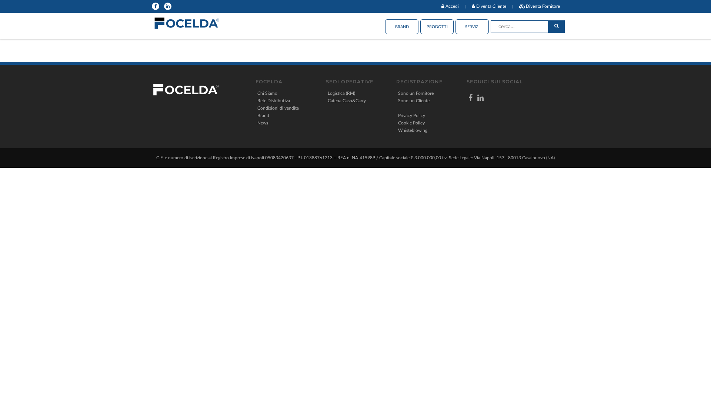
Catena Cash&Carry (347, 101)
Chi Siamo (267, 93)
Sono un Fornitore (416, 93)
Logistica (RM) (341, 93)
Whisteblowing (412, 130)
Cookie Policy (411, 123)
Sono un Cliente (414, 101)
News (262, 123)
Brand (402, 27)
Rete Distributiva (273, 101)
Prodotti (437, 27)
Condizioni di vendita (278, 108)
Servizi (472, 27)
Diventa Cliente (491, 6)
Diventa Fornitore (543, 6)
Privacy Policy (411, 115)
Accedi (452, 6)
